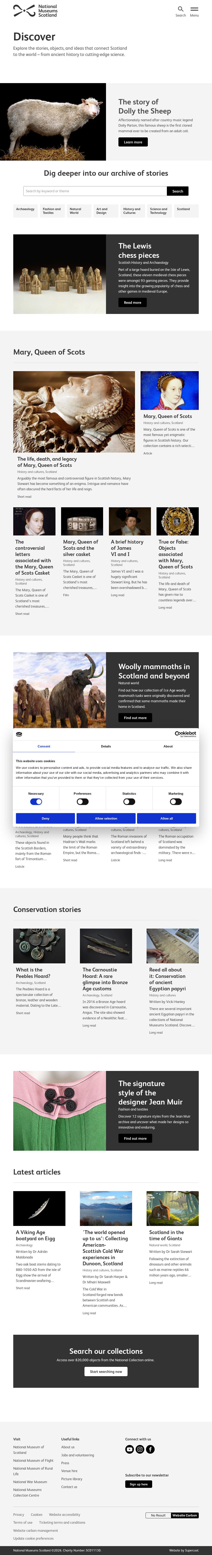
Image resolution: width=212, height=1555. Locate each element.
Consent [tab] (44, 746)
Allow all (166, 818)
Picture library (71, 1479)
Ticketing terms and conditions (62, 1522)
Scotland (183, 209)
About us (68, 1447)
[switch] (83, 801)
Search (177, 191)
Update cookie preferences (33, 1538)
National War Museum (30, 1482)
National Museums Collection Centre (27, 1492)
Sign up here (139, 1484)
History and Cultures (131, 211)
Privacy (18, 1515)
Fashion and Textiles (52, 211)
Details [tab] (106, 746)
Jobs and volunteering (77, 1455)
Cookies (36, 1515)
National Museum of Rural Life (33, 1471)
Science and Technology (158, 211)
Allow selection (106, 818)
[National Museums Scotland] (35, 10)
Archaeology (25, 209)
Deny (45, 818)
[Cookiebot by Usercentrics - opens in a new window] (178, 734)
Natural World (75, 211)
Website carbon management (35, 1530)
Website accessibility (64, 1515)
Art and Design (101, 211)
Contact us (69, 1487)
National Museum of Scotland (28, 1449)
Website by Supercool (183, 1550)
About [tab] (168, 746)
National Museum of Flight (33, 1460)
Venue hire (69, 1471)
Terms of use (23, 1522)
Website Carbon (184, 1515)
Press (65, 1463)
